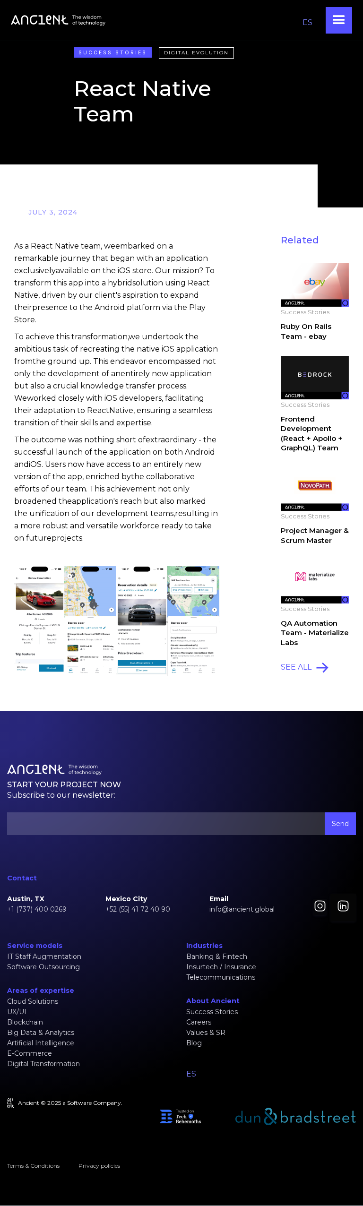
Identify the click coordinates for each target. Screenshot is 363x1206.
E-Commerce (29, 1053)
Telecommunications (220, 977)
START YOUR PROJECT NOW (64, 784)
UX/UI (16, 1012)
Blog (194, 1043)
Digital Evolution (196, 53)
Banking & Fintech (216, 956)
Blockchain (25, 1022)
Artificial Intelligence (40, 1043)
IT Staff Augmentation (44, 956)
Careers (198, 1022)
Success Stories (112, 52)
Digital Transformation (43, 1064)
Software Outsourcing (43, 967)
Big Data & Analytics (40, 1032)
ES (307, 22)
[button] (339, 20)
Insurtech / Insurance (221, 967)
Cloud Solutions (32, 1001)
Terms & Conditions (33, 1165)
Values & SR (205, 1032)
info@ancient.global (242, 909)
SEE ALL (296, 667)
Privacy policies (99, 1165)
